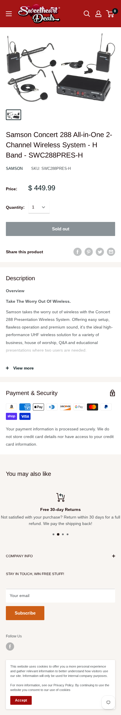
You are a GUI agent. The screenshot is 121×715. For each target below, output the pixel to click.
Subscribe (25, 612)
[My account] (98, 14)
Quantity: (15, 207)
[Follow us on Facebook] (10, 646)
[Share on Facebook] (77, 252)
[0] (110, 13)
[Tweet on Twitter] (100, 252)
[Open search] (87, 14)
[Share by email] (111, 252)
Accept (21, 700)
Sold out (60, 228)
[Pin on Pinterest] (89, 252)
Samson (14, 168)
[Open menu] (9, 13)
